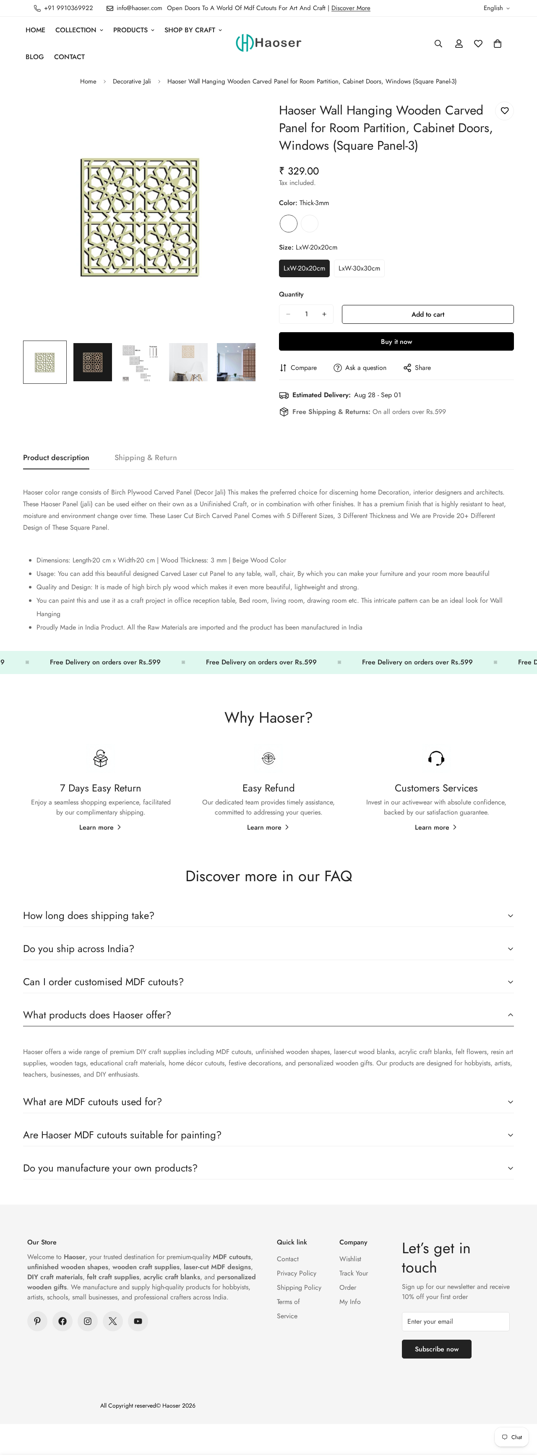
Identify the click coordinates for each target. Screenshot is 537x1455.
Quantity (291, 294)
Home (35, 30)
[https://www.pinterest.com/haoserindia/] (37, 1321)
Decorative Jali (132, 81)
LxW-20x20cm (307, 270)
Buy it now (396, 341)
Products (130, 30)
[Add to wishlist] (504, 111)
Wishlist (350, 1259)
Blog (35, 57)
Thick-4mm (309, 223)
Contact (69, 57)
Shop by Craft (189, 30)
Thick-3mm (288, 223)
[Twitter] (113, 1321)
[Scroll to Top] (520, 1409)
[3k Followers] (62, 1321)
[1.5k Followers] (88, 1321)
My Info (350, 1302)
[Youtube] (138, 1321)
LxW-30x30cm (362, 270)
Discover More (350, 8)
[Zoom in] (240, 117)
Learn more (96, 827)
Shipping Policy (299, 1287)
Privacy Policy (296, 1273)
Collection (75, 30)
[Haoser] (268, 43)
